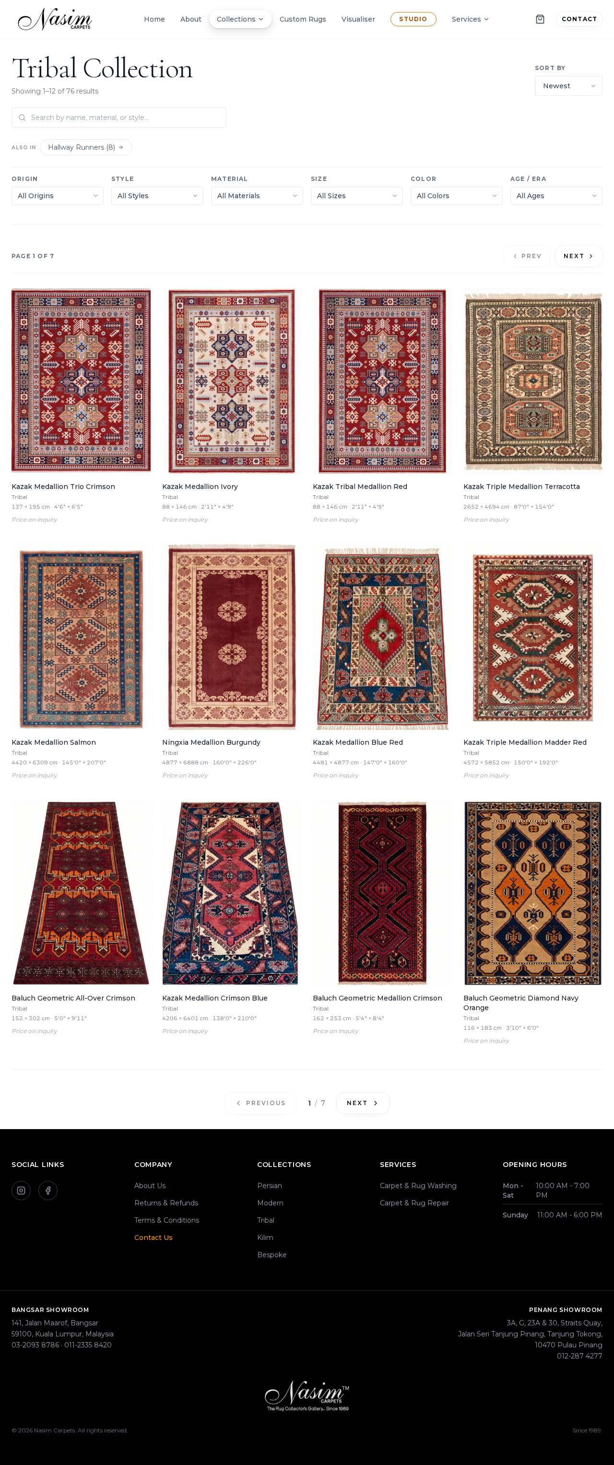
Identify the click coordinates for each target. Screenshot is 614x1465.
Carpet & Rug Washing (418, 1185)
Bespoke (272, 1255)
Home (154, 19)
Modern (270, 1203)
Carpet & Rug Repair (414, 1203)
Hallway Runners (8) (81, 147)
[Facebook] (48, 1190)
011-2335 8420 (88, 1345)
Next (574, 256)
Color (424, 178)
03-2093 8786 (35, 1345)
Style (122, 178)
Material (229, 178)
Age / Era (528, 178)
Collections (236, 19)
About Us (149, 1185)
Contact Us (153, 1237)
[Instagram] (21, 1190)
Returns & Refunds (166, 1203)
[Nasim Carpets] (58, 19)
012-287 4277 (579, 1356)
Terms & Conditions (166, 1220)
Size (319, 178)
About (190, 19)
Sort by (550, 67)
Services (466, 19)
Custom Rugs (303, 19)
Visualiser (358, 19)
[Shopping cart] (540, 19)
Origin (25, 178)
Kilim (265, 1237)
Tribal (265, 1220)
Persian (269, 1185)
